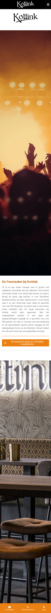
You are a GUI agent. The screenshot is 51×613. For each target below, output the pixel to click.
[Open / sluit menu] (48, 4)
